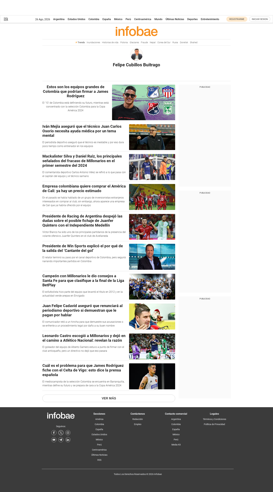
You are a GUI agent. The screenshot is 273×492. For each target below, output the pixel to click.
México (118, 19)
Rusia (175, 42)
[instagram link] (67, 432)
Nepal (153, 42)
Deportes (192, 19)
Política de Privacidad (214, 424)
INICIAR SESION (260, 19)
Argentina (59, 19)
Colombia (93, 19)
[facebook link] (53, 432)
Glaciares (134, 42)
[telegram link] (60, 439)
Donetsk (184, 42)
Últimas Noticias (175, 19)
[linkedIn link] (67, 439)
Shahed (193, 42)
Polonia (124, 42)
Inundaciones (93, 42)
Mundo (158, 19)
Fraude (144, 42)
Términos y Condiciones (214, 419)
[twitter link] (60, 432)
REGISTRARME (236, 19)
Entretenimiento (210, 19)
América (99, 419)
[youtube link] (53, 439)
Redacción (137, 419)
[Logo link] (136, 31)
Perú (128, 19)
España (106, 19)
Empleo (137, 424)
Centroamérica (142, 19)
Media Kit (176, 444)
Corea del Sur (164, 42)
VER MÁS (109, 398)
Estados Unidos (76, 19)
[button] (6, 19)
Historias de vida (110, 42)
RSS (99, 460)
